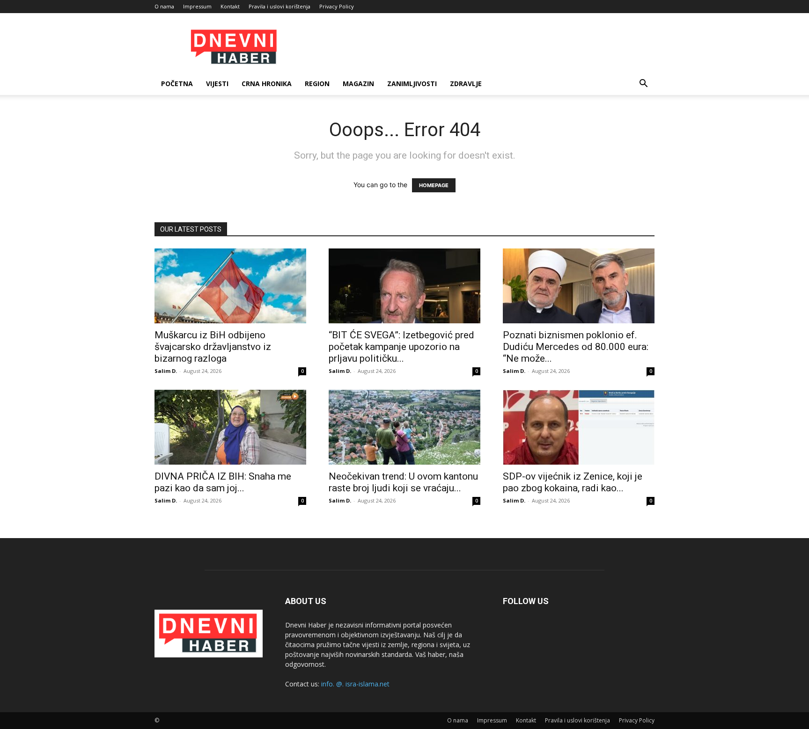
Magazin (358, 83)
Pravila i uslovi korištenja (279, 6)
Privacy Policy (336, 6)
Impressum (197, 6)
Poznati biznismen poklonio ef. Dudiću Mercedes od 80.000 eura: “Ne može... (575, 346)
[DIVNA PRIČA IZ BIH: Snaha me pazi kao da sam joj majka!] (230, 427)
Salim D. (165, 370)
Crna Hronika (267, 83)
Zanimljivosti (412, 83)
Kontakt (230, 6)
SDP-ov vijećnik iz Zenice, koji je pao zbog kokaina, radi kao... (572, 482)
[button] (643, 84)
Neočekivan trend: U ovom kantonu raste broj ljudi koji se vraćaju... (403, 482)
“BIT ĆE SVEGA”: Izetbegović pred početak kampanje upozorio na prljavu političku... (401, 346)
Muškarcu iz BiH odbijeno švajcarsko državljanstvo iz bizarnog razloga (212, 346)
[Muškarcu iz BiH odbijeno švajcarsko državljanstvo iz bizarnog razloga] (230, 285)
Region (317, 83)
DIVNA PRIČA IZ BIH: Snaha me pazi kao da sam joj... (222, 482)
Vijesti (217, 83)
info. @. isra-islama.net (355, 683)
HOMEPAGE (434, 185)
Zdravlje (466, 83)
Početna (177, 83)
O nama (164, 6)
